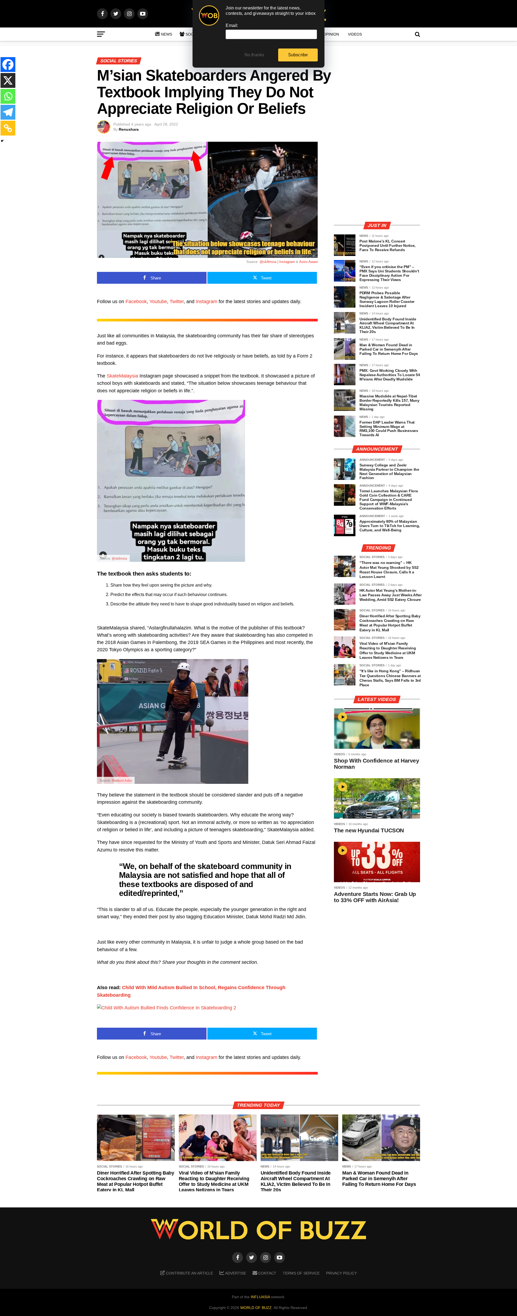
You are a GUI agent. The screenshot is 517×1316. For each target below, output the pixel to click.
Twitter (177, 301)
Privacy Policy (341, 1273)
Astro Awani (308, 262)
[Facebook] (8, 64)
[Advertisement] (377, 179)
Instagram (206, 301)
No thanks (254, 55)
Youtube (158, 301)
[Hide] (2, 141)
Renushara (129, 129)
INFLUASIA (260, 1297)
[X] (8, 80)
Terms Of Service (301, 1273)
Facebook (136, 301)
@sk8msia (119, 558)
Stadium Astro (122, 780)
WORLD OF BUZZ (256, 1307)
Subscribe (298, 55)
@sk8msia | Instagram (277, 262)
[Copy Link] (8, 128)
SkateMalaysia (122, 376)
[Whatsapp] (8, 96)
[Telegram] (8, 112)
